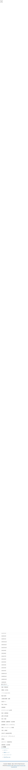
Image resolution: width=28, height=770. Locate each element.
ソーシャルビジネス (5, 692)
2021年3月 (3, 667)
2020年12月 (4, 673)
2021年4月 (3, 664)
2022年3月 (3, 633)
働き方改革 (3, 695)
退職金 (2, 739)
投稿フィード (6, 752)
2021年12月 (4, 641)
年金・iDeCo (4, 704)
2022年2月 (3, 636)
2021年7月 (3, 656)
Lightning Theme (16, 765)
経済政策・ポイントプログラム (8, 724)
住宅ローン (3, 701)
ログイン (6, 750)
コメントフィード (7, 754)
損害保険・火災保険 (5, 744)
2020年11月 (4, 676)
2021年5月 (3, 662)
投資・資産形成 (4, 713)
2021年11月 (4, 644)
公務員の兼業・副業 (5, 698)
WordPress (9, 765)
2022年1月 (3, 638)
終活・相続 (3, 718)
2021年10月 (4, 647)
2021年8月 (3, 653)
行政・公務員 (4, 730)
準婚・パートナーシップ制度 (7, 727)
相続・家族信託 (4, 687)
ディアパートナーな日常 (6, 710)
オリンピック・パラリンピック (8, 736)
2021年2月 (3, 670)
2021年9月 (3, 650)
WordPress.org (7, 757)
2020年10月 (4, 679)
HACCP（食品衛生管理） (6, 733)
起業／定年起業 (4, 716)
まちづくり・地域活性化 (6, 741)
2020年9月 (3, 682)
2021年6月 (3, 659)
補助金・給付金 (4, 690)
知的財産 (3, 707)
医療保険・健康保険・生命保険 (8, 721)
